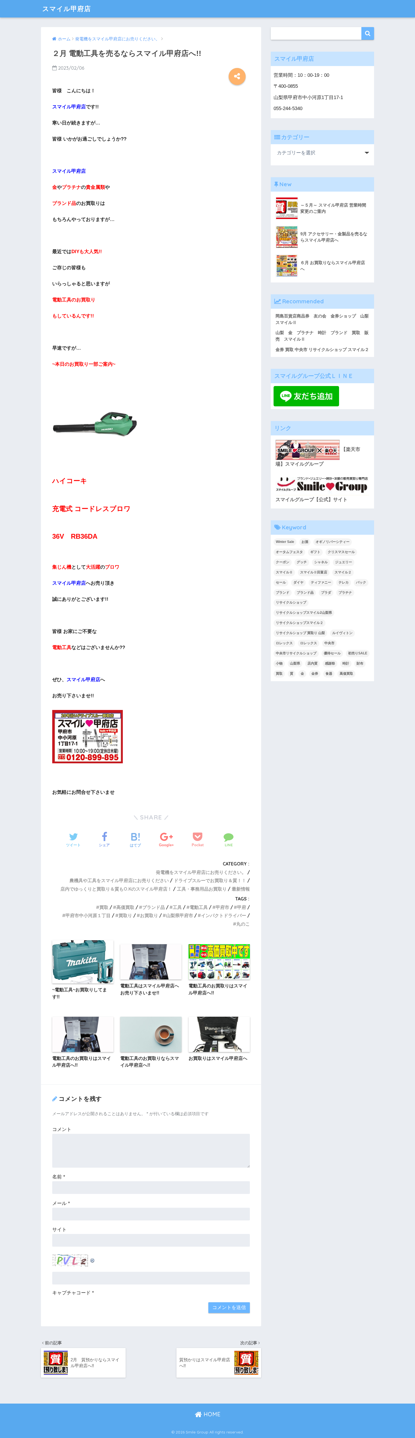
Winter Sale (285, 542)
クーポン (282, 562)
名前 (58, 1177)
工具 (177, 907)
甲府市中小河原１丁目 (88, 915)
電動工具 (199, 907)
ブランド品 (153, 907)
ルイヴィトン (342, 633)
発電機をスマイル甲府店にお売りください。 (201, 872)
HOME (211, 1414)
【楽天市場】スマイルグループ (318, 457)
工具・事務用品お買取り (202, 889)
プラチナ (345, 593)
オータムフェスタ (289, 552)
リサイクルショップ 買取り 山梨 (300, 633)
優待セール (332, 653)
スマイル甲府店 (66, 9)
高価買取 (125, 907)
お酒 (305, 542)
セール (281, 582)
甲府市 (222, 907)
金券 (314, 674)
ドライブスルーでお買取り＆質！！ (210, 880)
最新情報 (241, 889)
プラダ (326, 593)
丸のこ (243, 924)
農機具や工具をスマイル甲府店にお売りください (119, 880)
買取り (125, 915)
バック (361, 582)
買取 (103, 907)
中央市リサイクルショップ (296, 653)
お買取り (149, 915)
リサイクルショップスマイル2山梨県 (304, 613)
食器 (329, 674)
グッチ (302, 562)
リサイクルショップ (291, 602)
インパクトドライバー (223, 915)
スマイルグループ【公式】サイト (312, 499)
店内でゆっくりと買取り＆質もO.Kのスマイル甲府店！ (116, 889)
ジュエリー (343, 562)
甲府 (241, 907)
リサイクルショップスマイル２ (299, 623)
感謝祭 (330, 663)
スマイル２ (343, 572)
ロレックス (284, 643)
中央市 (329, 643)
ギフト (315, 552)
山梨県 (295, 663)
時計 (345, 663)
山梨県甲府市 (179, 915)
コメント (61, 1129)
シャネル (321, 562)
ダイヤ (298, 582)
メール (61, 1203)
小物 (279, 663)
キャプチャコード (71, 1292)
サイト (59, 1229)
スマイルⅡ (284, 572)
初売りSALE (357, 653)
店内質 (312, 663)
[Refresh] (92, 1258)
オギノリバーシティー (333, 542)
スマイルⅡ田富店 (313, 572)
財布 (360, 663)
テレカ (343, 582)
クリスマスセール (341, 552)
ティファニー (321, 582)
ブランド (282, 593)
